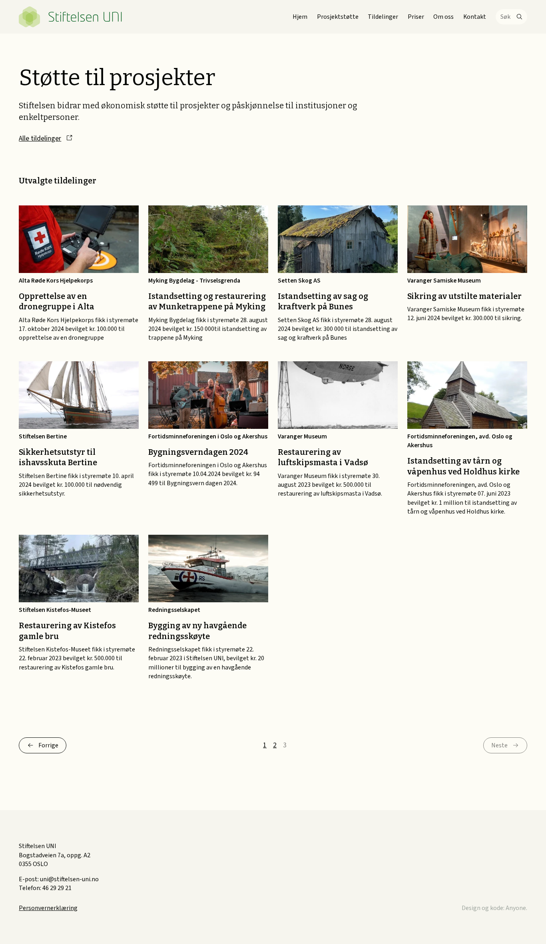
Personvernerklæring (48, 908)
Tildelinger (383, 16)
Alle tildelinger (40, 138)
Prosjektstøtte (338, 16)
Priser (416, 16)
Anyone (516, 908)
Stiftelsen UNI (70, 16)
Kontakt (474, 16)
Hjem (300, 16)
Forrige (48, 745)
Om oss (443, 16)
